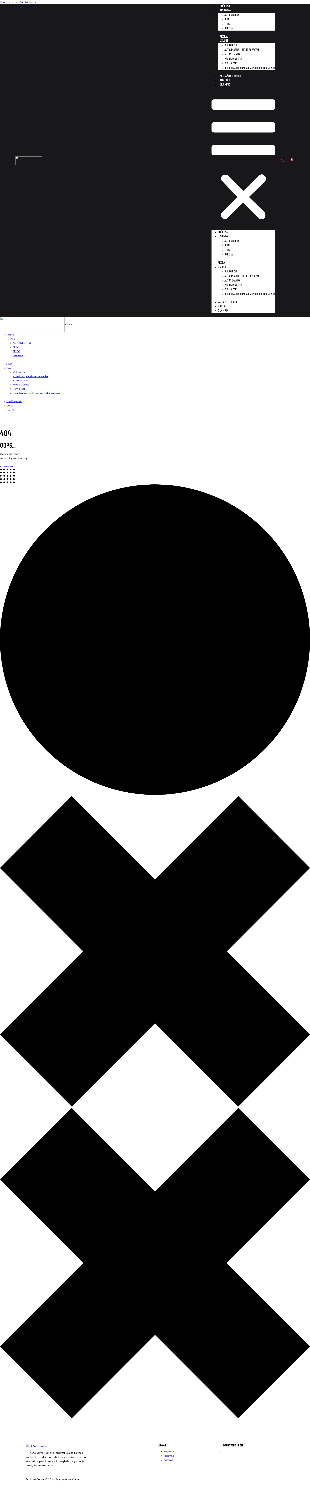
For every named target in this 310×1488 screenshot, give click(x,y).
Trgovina (225, 10)
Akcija (224, 36)
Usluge (224, 40)
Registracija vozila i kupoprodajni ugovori (249, 68)
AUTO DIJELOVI (232, 14)
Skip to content (9, 2)
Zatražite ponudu (230, 76)
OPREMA (228, 28)
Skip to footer (28, 2)
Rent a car (230, 63)
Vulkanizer (230, 45)
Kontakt (225, 80)
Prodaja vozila (233, 58)
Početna (225, 6)
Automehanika (232, 54)
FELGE (227, 24)
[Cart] (291, 160)
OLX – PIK (225, 84)
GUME (227, 19)
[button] (243, 160)
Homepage (7, 466)
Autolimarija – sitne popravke (241, 49)
